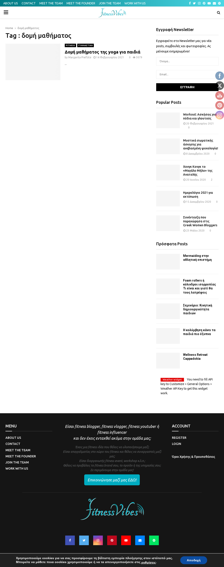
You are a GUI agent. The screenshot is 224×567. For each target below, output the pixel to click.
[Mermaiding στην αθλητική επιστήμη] (168, 262)
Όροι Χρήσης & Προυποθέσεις (193, 456)
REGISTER (179, 437)
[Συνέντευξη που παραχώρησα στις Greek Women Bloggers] (168, 223)
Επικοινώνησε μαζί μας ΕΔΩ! (112, 480)
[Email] (140, 540)
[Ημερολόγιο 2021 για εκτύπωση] (168, 198)
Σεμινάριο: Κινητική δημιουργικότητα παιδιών (197, 309)
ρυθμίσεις (148, 562)
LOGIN (176, 444)
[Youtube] (126, 540)
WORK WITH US (135, 3)
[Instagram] (98, 540)
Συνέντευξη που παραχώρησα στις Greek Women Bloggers (200, 221)
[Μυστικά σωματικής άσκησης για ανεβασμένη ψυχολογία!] (168, 146)
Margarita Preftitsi (79, 57)
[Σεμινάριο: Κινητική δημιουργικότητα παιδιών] (168, 311)
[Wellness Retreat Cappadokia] (168, 360)
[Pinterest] (112, 540)
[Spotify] (154, 540)
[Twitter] (84, 540)
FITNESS (70, 45)
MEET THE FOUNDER (80, 3)
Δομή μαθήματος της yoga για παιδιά (102, 51)
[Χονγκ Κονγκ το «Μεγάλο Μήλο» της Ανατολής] (168, 172)
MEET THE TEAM (51, 3)
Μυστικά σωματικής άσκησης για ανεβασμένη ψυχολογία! (200, 144)
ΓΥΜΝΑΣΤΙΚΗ (85, 45)
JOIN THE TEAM (110, 3)
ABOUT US (10, 3)
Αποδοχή (194, 560)
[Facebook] (70, 540)
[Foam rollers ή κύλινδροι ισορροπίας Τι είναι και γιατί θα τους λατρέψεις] (168, 286)
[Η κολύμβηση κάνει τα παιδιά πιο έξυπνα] (168, 336)
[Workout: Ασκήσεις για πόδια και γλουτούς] (168, 120)
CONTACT (29, 3)
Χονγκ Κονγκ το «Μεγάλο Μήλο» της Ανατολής (197, 170)
